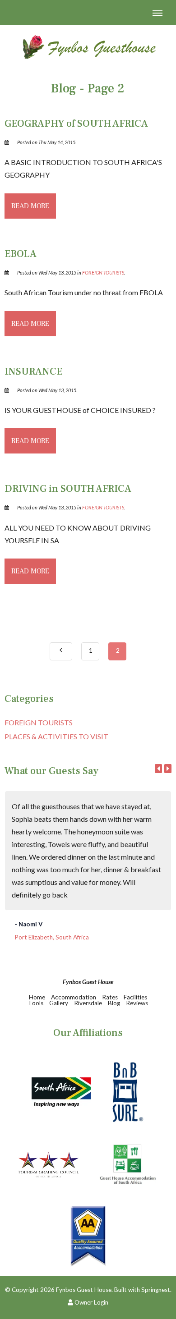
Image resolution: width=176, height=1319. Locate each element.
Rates (110, 997)
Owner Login (90, 1302)
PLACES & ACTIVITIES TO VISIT (56, 736)
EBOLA (21, 253)
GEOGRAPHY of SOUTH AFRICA (76, 123)
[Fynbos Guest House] (88, 45)
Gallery (58, 1003)
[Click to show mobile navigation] (161, 12)
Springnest (155, 1289)
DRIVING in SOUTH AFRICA (68, 488)
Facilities (135, 997)
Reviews (137, 1003)
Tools (35, 1003)
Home (37, 997)
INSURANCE (33, 371)
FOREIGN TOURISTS (103, 272)
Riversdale (88, 1003)
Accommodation (73, 997)
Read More (30, 206)
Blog (114, 1003)
